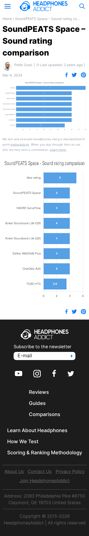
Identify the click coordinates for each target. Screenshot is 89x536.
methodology (19, 144)
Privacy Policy (70, 471)
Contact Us (39, 471)
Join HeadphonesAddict (45, 480)
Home (7, 19)
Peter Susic (23, 65)
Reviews (39, 392)
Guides (37, 403)
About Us (14, 471)
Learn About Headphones (37, 430)
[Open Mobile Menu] (7, 6)
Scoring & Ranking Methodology (44, 453)
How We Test (22, 441)
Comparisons (44, 414)
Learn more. (58, 150)
